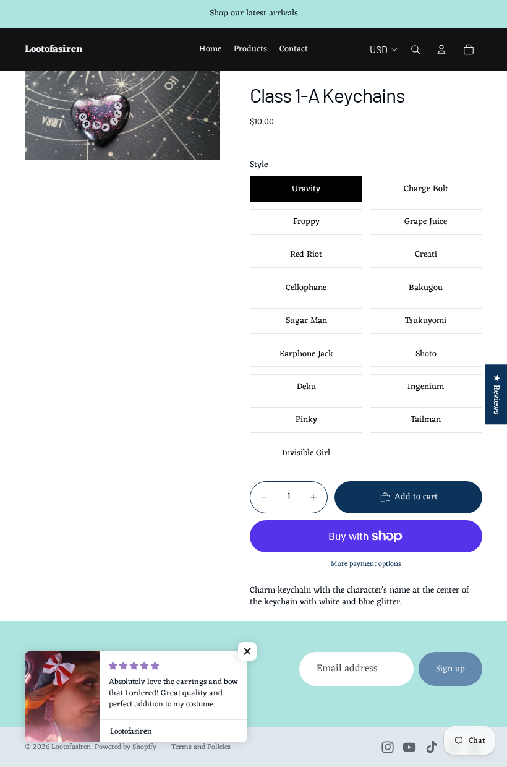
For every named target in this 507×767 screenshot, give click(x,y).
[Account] (441, 49)
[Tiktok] (431, 747)
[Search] (415, 49)
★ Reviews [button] (496, 394)
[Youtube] (409, 747)
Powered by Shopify (125, 747)
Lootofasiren (71, 747)
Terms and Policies (201, 747)
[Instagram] (387, 747)
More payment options (366, 564)
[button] (247, 651)
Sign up (450, 669)
